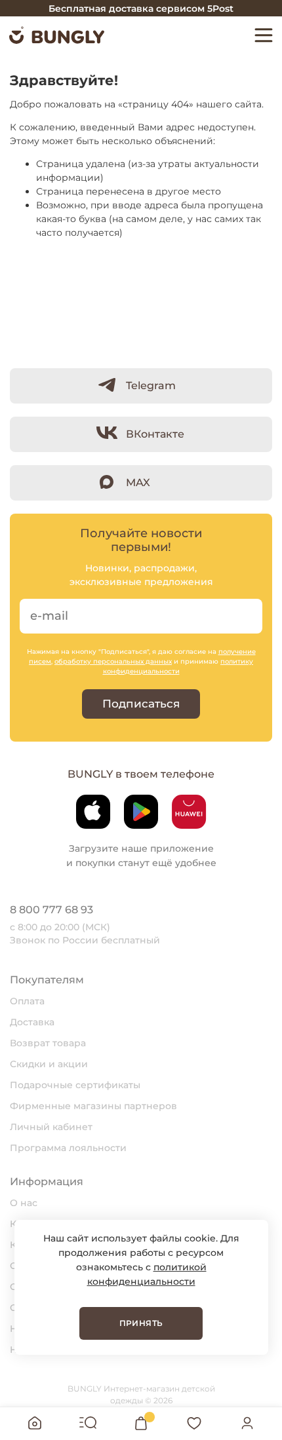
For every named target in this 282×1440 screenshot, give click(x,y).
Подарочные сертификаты (75, 1085)
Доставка (32, 1022)
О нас (23, 1203)
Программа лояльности (68, 1148)
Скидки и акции (49, 1064)
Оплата (27, 1001)
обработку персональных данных (113, 661)
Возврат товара (48, 1043)
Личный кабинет (51, 1127)
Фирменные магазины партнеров (93, 1106)
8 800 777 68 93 (51, 909)
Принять (141, 1323)
